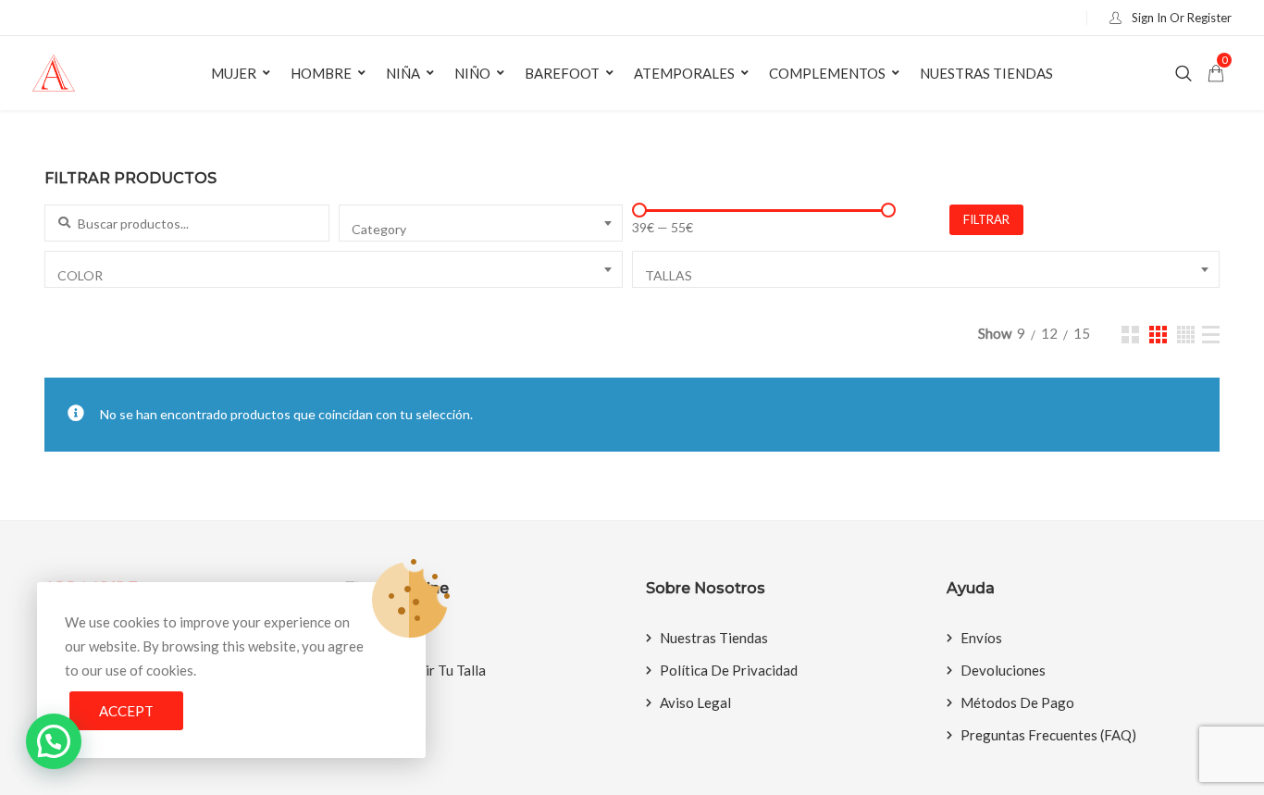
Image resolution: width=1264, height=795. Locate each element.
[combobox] (481, 223)
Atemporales (684, 73)
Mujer (233, 73)
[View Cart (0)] (1216, 74)
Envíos (981, 637)
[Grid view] (1130, 334)
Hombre (321, 73)
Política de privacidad (729, 670)
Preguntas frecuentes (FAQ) (1048, 735)
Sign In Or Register (1180, 17)
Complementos (827, 73)
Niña (403, 73)
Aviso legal (695, 702)
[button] (53, 741)
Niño (472, 73)
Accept (126, 710)
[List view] (1211, 334)
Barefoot (562, 73)
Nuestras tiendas (986, 73)
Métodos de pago (1017, 702)
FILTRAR (986, 219)
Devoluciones (1003, 670)
